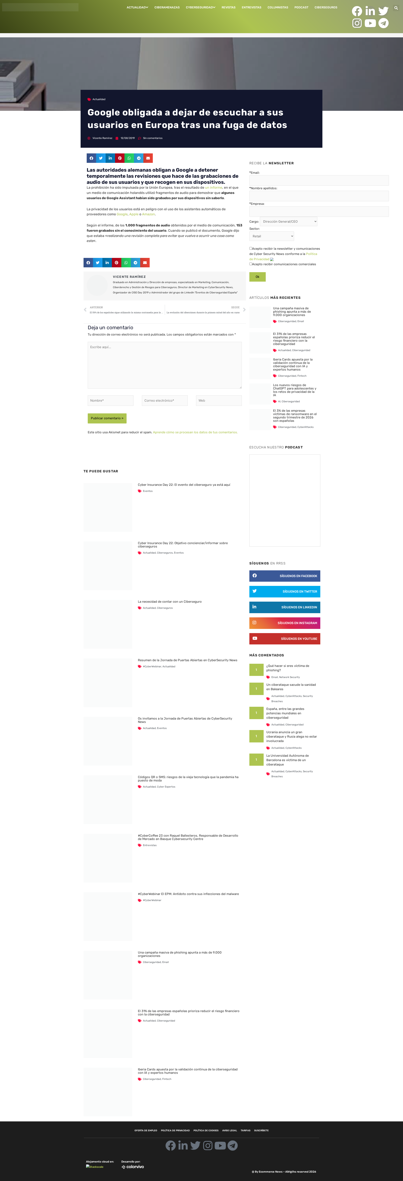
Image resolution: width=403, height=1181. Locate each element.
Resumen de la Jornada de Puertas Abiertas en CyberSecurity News (187, 660)
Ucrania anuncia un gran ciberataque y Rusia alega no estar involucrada (291, 736)
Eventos (148, 491)
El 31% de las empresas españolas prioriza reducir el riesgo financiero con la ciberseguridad (188, 1012)
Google (122, 214)
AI (279, 401)
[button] (396, 8)
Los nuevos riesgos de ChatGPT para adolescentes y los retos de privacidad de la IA (294, 390)
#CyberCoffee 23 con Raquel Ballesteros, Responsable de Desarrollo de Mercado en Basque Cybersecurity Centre (188, 837)
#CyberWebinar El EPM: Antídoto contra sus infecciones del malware (188, 894)
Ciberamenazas (167, 7)
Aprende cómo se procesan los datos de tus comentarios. (195, 432)
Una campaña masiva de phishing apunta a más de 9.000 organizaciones (180, 954)
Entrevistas (251, 7)
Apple (134, 214)
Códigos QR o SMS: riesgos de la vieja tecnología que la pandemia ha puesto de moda (188, 778)
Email (165, 962)
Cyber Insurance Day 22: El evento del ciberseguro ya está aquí (184, 485)
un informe (213, 187)
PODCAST (301, 7)
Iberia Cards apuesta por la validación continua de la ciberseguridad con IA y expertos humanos (188, 1071)
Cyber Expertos (166, 786)
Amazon (148, 214)
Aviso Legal (229, 1130)
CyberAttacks (305, 427)
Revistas (229, 7)
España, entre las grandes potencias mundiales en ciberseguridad (285, 713)
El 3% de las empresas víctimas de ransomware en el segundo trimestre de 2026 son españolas (295, 416)
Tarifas (245, 1130)
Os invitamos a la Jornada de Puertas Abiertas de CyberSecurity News (185, 720)
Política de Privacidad (175, 1130)
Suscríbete (261, 1130)
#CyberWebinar (152, 666)
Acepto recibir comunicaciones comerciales (284, 264)
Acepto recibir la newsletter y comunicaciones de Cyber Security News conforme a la (284, 254)
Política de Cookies (206, 1130)
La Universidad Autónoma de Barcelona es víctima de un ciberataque (287, 760)
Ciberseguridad (152, 962)
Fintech (166, 1079)
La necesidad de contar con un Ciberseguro (170, 602)
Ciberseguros (326, 7)
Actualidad (136, 7)
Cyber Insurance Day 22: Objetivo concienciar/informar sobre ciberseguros (183, 544)
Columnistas (278, 7)
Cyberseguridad (199, 7)
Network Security (289, 677)
